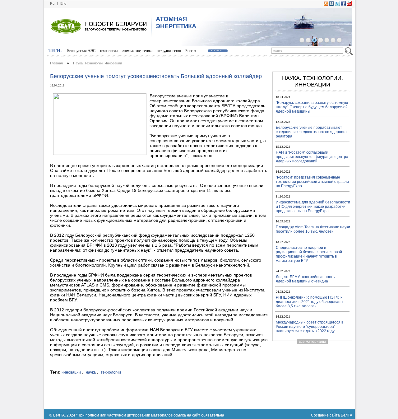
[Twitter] (337, 5)
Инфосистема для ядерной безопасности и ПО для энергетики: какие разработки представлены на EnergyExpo (313, 206)
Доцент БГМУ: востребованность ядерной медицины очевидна (305, 279)
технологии (109, 51)
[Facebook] (343, 5)
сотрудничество (169, 51)
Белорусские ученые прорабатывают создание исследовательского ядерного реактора (311, 131)
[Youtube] (349, 5)
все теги (216, 50)
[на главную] (251, 45)
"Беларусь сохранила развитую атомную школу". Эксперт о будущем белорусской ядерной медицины (312, 107)
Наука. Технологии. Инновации (97, 63)
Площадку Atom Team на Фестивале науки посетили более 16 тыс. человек (313, 229)
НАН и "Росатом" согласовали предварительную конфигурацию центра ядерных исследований (312, 156)
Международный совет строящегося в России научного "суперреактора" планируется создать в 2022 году (309, 326)
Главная (56, 63)
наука (91, 372)
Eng (63, 3)
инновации (71, 372)
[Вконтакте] (331, 5)
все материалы (312, 341)
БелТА (346, 415)
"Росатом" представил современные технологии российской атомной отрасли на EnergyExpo (312, 181)
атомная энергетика (137, 51)
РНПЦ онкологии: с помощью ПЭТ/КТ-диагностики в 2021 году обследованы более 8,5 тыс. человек (309, 301)
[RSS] (326, 5)
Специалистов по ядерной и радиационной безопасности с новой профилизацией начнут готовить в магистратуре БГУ (309, 254)
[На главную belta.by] (66, 39)
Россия (190, 51)
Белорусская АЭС (81, 51)
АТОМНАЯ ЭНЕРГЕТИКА (176, 23)
